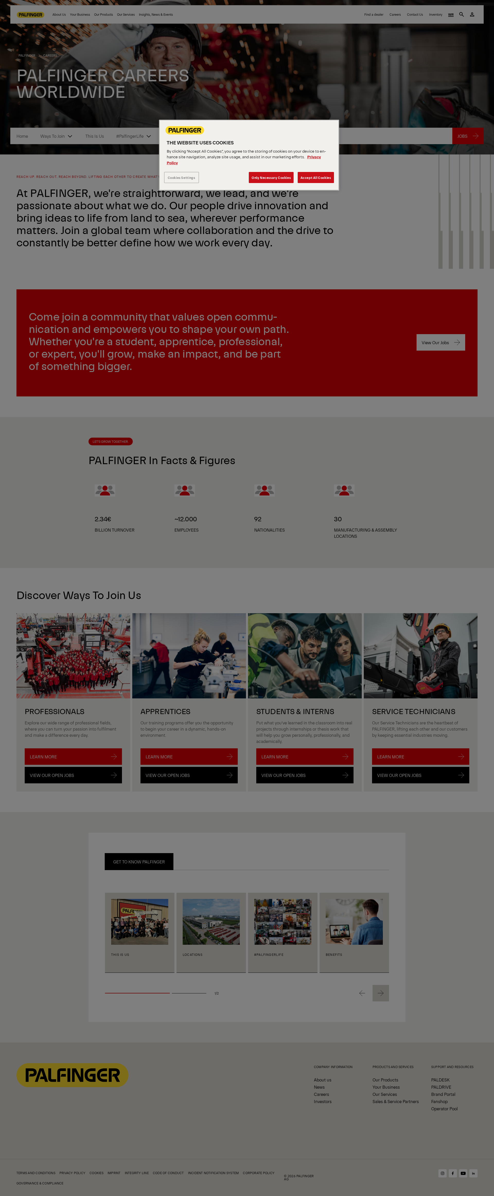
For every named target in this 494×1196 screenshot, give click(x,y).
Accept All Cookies (316, 177)
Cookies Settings (181, 177)
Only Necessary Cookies (271, 177)
